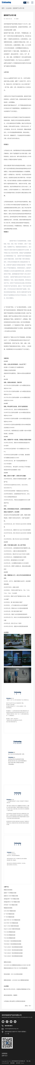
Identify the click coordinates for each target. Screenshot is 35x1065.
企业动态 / (9, 8)
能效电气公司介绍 (18, 8)
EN (28, 2)
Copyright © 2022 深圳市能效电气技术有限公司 (13, 1061)
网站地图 (12, 1063)
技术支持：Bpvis (20, 1063)
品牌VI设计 (5, 1055)
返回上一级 (28, 1005)
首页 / (4, 8)
